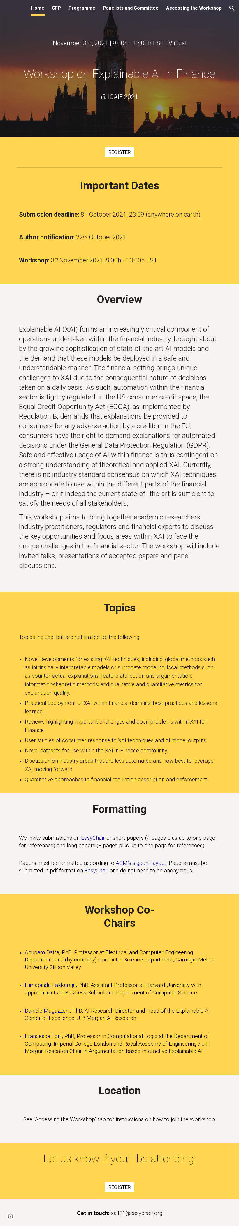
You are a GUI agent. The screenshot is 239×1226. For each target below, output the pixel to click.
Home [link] (37, 8)
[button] (232, 8)
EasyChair (93, 838)
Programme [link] (81, 8)
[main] (119, 43)
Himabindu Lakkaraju (50, 985)
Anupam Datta (42, 952)
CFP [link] (56, 8)
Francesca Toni (43, 1036)
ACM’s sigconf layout (141, 863)
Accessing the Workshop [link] (194, 8)
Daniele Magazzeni (47, 1011)
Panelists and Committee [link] (131, 8)
